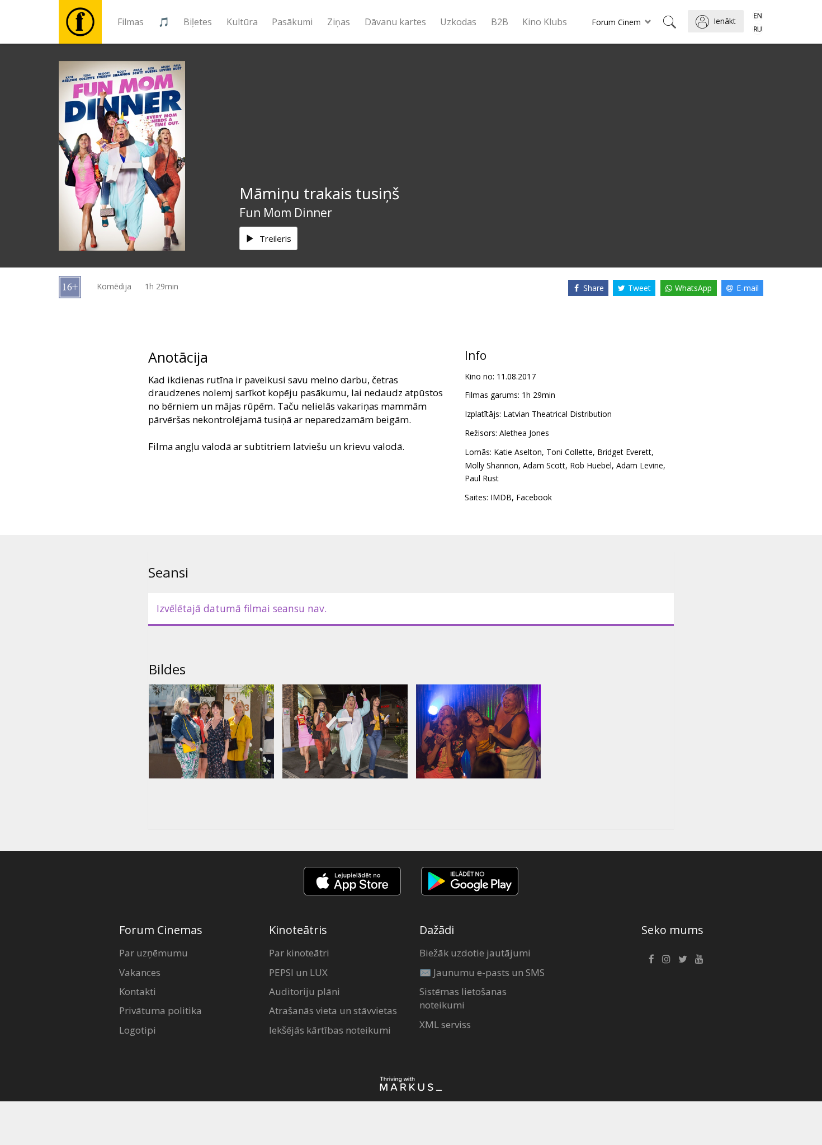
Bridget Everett (624, 452)
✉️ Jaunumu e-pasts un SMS (482, 972)
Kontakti (137, 991)
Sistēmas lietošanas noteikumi (463, 998)
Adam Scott (544, 465)
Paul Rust (482, 478)
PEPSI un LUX (298, 972)
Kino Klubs (544, 22)
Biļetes (197, 22)
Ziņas (338, 22)
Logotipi (137, 1030)
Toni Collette (569, 452)
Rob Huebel (591, 465)
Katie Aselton (518, 452)
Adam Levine (639, 465)
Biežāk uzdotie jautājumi (475, 952)
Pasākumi (292, 22)
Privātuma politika (160, 1010)
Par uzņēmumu (153, 952)
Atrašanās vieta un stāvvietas (333, 1010)
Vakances (139, 972)
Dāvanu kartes (395, 22)
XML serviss (445, 1024)
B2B (499, 22)
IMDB (501, 497)
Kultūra (242, 22)
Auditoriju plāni (304, 991)
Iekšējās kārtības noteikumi (330, 1030)
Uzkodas (458, 22)
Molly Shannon (491, 465)
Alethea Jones (524, 433)
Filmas (130, 22)
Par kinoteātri (299, 952)
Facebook (534, 497)
